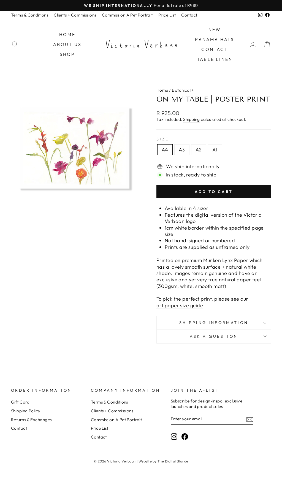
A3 (182, 149)
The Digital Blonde (173, 461)
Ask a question (214, 336)
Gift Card (20, 402)
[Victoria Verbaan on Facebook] (184, 436)
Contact (189, 15)
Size (162, 139)
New (214, 29)
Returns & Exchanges (31, 419)
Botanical (181, 90)
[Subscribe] (249, 419)
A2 (199, 149)
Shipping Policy (25, 410)
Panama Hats (214, 39)
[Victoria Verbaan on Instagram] (174, 436)
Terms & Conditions (29, 15)
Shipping (191, 119)
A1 (215, 149)
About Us (67, 44)
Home (67, 34)
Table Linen (214, 59)
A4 (165, 149)
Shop (67, 54)
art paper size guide (179, 305)
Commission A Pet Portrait (127, 15)
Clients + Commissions (75, 15)
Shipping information (213, 322)
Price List (167, 15)
